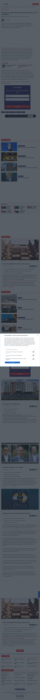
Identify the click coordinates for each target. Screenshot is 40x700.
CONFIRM (12, 362)
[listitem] (20, 349)
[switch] (33, 352)
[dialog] (20, 350)
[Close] (38, 336)
